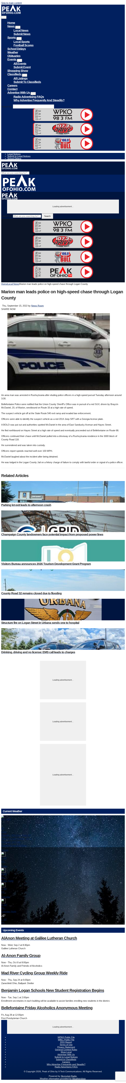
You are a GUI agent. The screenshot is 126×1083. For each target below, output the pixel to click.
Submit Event (22, 67)
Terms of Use (66, 1044)
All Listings (21, 78)
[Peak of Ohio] (11, 13)
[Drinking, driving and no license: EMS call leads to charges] (63, 639)
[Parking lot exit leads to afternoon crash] (63, 492)
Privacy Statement (66, 1047)
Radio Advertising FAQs (29, 96)
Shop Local (66, 1052)
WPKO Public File (66, 1037)
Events (12, 59)
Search (47, 216)
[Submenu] (17, 27)
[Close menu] (3, 17)
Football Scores (23, 45)
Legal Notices (14, 154)
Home (11, 22)
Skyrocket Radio (69, 1076)
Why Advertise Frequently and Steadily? (39, 100)
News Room (37, 305)
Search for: (6, 106)
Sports (11, 37)
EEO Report (66, 1042)
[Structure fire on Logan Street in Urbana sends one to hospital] (63, 609)
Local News (21, 30)
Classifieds (14, 74)
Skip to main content (11, 3)
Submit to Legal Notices (18, 156)
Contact (12, 89)
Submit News (22, 34)
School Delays (16, 48)
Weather (12, 52)
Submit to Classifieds (27, 82)
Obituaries (13, 55)
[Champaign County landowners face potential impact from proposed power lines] (63, 521)
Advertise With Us (19, 92)
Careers (12, 85)
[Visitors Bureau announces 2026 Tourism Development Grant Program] (63, 550)
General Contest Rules (66, 1049)
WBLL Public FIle (66, 1039)
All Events (20, 63)
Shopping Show (17, 70)
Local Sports (22, 41)
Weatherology (79, 1078)
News (11, 26)
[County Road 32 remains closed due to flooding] (63, 580)
